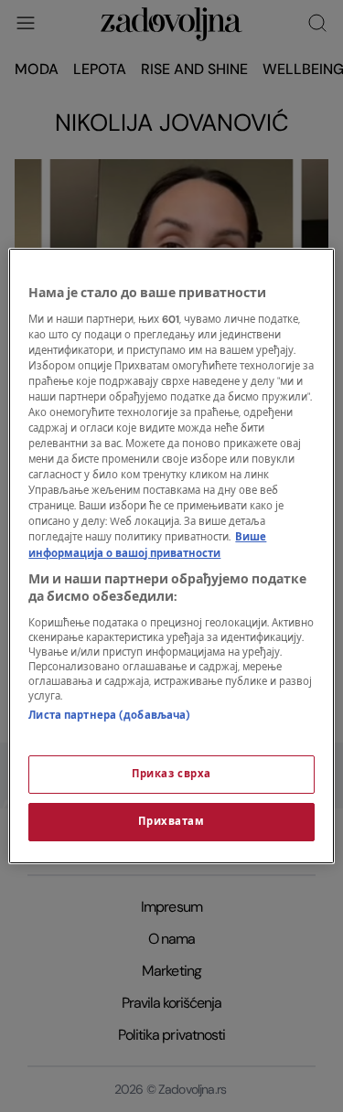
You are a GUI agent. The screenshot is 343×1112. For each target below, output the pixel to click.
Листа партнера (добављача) (109, 715)
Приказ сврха (171, 774)
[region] (171, 556)
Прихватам (171, 822)
